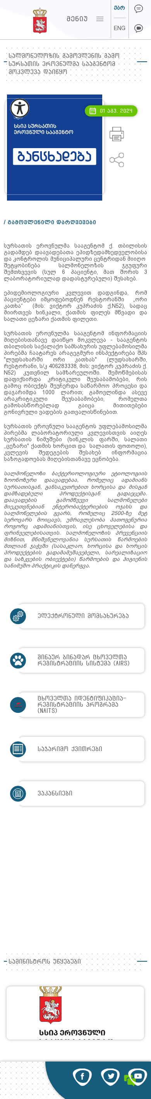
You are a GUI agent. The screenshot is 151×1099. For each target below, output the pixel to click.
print (117, 134)
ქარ (119, 8)
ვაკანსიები (55, 793)
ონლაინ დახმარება (138, 9)
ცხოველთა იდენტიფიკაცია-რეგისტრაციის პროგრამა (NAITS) (82, 705)
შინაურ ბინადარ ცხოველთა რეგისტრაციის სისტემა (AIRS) (84, 660)
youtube (137, 1077)
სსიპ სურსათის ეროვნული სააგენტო (25, 19)
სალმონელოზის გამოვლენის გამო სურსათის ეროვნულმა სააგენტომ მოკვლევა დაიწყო (64, 64)
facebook (82, 1077)
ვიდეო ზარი (138, 28)
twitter (110, 1077)
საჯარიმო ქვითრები (70, 749)
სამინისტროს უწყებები (45, 961)
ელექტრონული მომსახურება (83, 616)
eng (119, 28)
